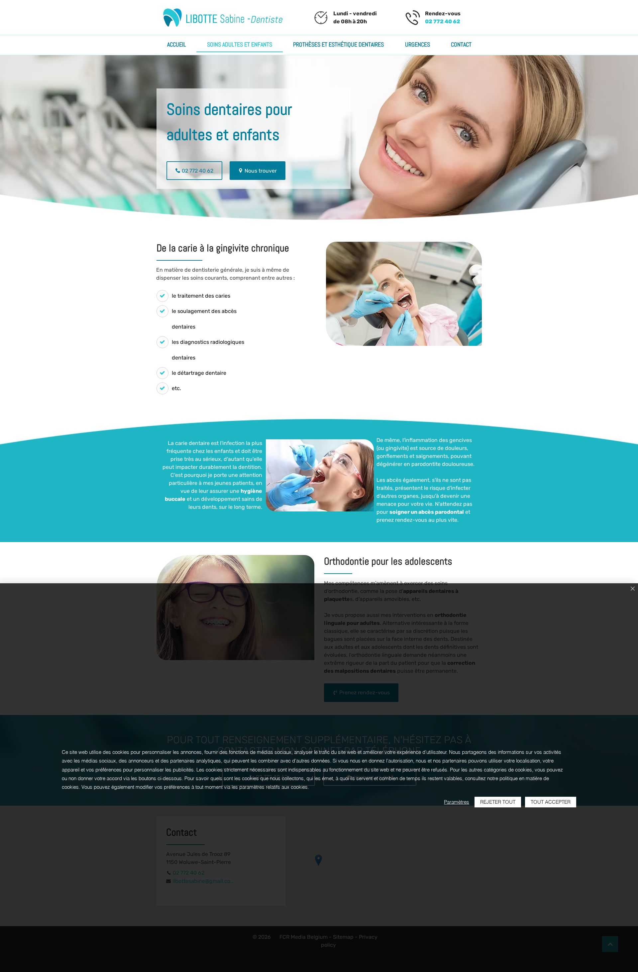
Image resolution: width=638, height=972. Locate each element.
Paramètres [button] (456, 802)
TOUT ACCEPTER (551, 802)
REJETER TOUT (497, 802)
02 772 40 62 (442, 21)
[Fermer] (633, 589)
